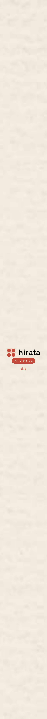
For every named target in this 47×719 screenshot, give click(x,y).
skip (23, 369)
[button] (23, 361)
